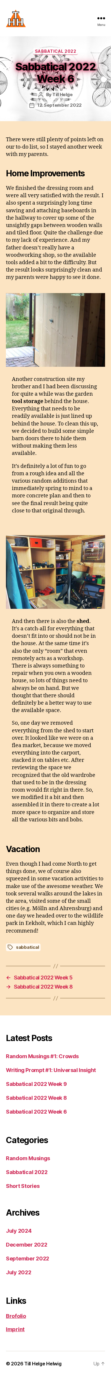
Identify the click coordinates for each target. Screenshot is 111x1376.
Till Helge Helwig (42, 1364)
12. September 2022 (59, 105)
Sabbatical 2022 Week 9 (36, 1084)
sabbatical (27, 947)
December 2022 (26, 1245)
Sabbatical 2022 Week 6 (36, 1112)
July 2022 (18, 1272)
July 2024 (19, 1231)
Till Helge (62, 94)
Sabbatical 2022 (55, 51)
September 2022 (27, 1258)
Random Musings (28, 1158)
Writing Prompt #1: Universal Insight (51, 1070)
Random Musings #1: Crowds (42, 1056)
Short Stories (23, 1186)
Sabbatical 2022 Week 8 (36, 1098)
